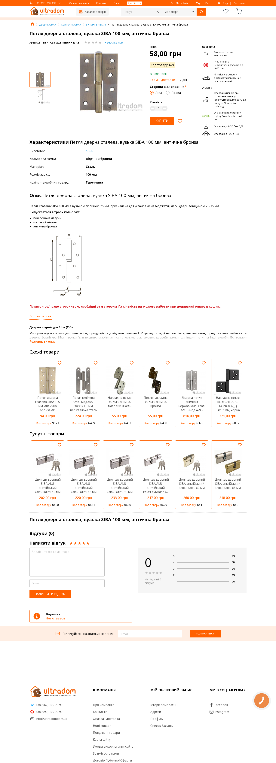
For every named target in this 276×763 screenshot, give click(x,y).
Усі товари (171, 12)
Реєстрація (240, 3)
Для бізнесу (134, 3)
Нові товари (102, 726)
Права (176, 93)
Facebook (221, 705)
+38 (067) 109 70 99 (45, 3)
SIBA (89, 151)
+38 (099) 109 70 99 (49, 712)
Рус (207, 3)
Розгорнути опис (42, 341)
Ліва (158, 93)
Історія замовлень (163, 705)
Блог (116, 3)
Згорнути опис (40, 316)
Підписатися (205, 633)
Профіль (156, 719)
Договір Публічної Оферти (112, 760)
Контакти (101, 3)
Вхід (225, 3)
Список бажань (161, 726)
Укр (198, 3)
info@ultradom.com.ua (51, 719)
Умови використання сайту (113, 746)
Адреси (155, 712)
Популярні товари (106, 733)
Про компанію (103, 705)
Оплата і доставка (79, 3)
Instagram (221, 712)
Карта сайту (102, 739)
